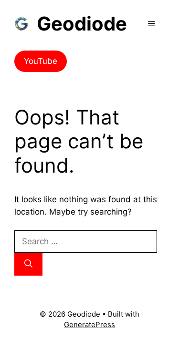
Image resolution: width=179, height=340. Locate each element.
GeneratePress (89, 324)
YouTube (40, 61)
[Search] (28, 264)
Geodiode (82, 23)
